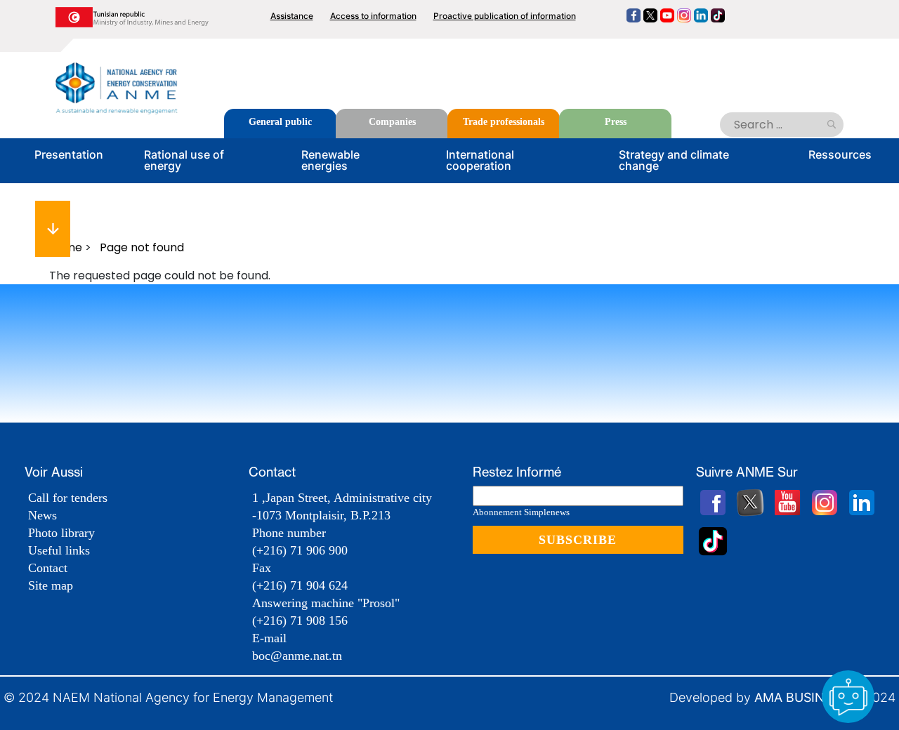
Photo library (61, 533)
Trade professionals (503, 122)
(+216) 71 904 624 (300, 585)
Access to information (373, 16)
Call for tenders (67, 498)
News (42, 515)
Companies (392, 122)
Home (65, 247)
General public (280, 122)
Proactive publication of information (504, 16)
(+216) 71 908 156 (300, 620)
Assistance (291, 16)
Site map (50, 585)
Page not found (142, 247)
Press (615, 122)
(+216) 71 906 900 (300, 550)
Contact (47, 568)
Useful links (59, 550)
